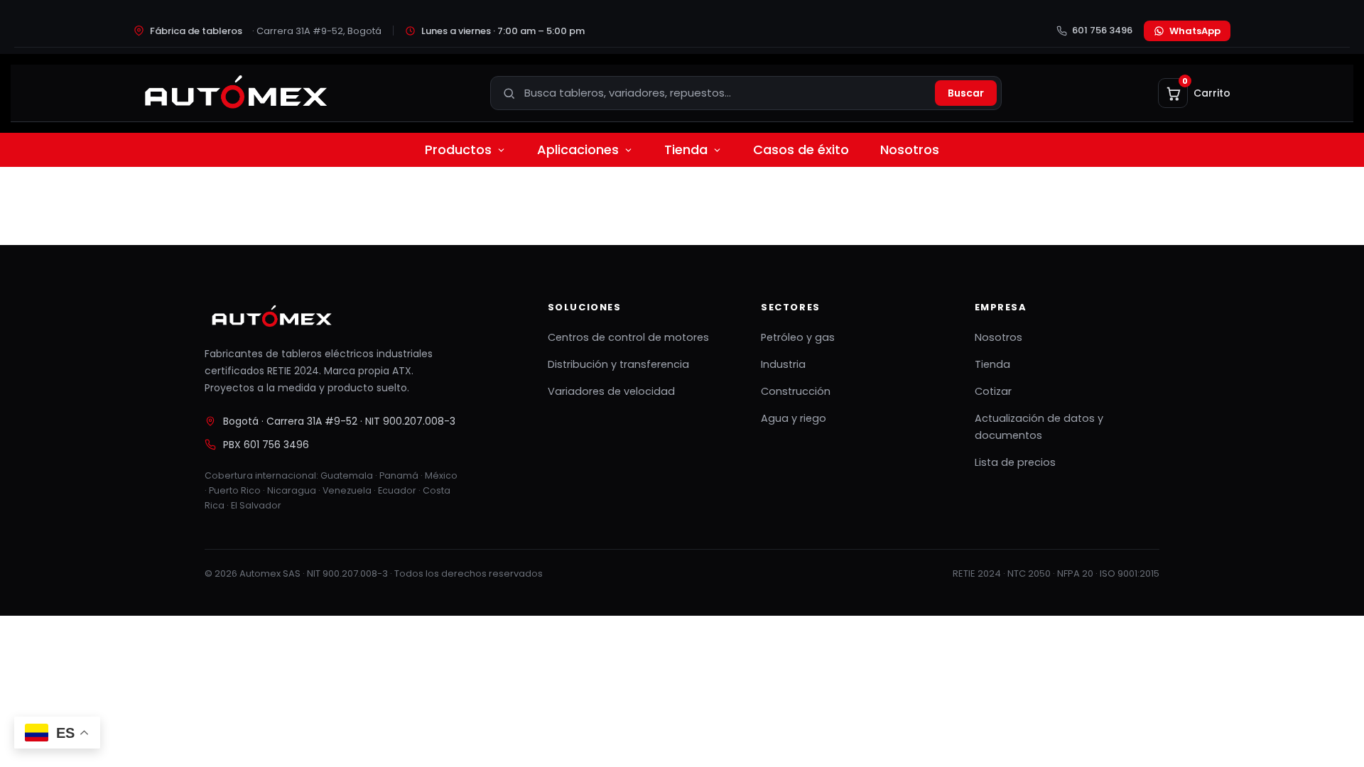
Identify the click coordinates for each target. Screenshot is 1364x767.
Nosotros (909, 149)
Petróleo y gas (798, 337)
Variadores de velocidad (611, 391)
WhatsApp (1194, 31)
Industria (783, 364)
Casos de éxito (801, 149)
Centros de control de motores (628, 337)
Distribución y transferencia (618, 364)
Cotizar (993, 391)
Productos (458, 149)
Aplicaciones (578, 149)
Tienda (686, 149)
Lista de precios (1015, 462)
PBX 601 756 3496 (266, 444)
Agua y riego (793, 418)
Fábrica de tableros (265, 31)
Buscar (966, 93)
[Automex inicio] (234, 93)
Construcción (795, 391)
